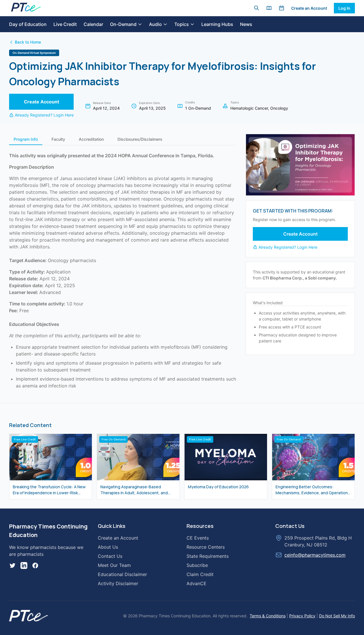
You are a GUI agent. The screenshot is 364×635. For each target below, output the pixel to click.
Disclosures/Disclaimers (139, 139)
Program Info (26, 139)
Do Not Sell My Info (337, 615)
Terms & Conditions (268, 615)
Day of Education (28, 24)
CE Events (198, 538)
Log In (344, 8)
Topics (181, 24)
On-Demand (123, 24)
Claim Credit (200, 574)
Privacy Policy (302, 615)
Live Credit (65, 24)
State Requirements (208, 556)
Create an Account (309, 8)
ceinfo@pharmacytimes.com (315, 555)
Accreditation (91, 139)
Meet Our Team (114, 565)
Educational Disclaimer (122, 574)
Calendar (93, 24)
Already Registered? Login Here (44, 115)
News (246, 24)
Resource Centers (206, 547)
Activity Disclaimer (118, 583)
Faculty (58, 139)
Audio (155, 24)
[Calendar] (281, 8)
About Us (108, 547)
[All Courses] (269, 8)
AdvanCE (196, 583)
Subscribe (197, 565)
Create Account (41, 102)
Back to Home (28, 42)
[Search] (256, 8)
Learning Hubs (217, 24)
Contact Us (110, 556)
